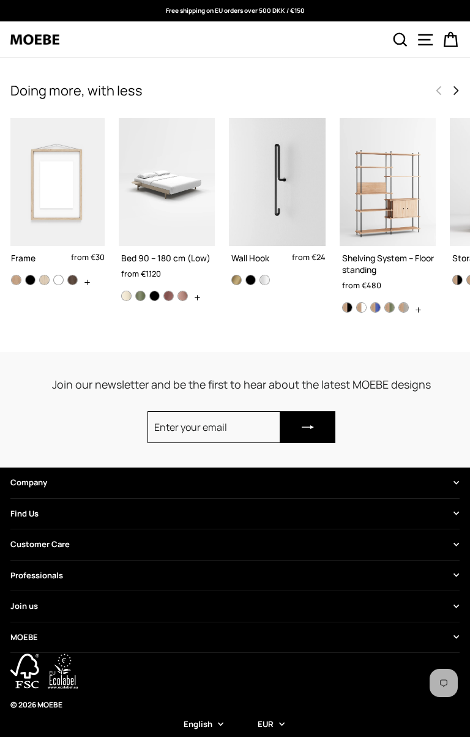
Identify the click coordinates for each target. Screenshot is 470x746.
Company (28, 482)
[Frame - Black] (30, 280)
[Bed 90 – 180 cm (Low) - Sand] (126, 295)
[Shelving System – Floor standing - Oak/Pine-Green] (389, 307)
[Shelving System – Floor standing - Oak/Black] (347, 307)
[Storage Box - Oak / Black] (457, 280)
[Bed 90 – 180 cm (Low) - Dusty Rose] (168, 295)
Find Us (24, 513)
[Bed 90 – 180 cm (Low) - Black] (154, 295)
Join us (24, 605)
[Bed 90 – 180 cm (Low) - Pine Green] (140, 295)
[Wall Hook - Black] (250, 280)
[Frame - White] (58, 280)
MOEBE (24, 637)
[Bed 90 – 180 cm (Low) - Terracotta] (182, 295)
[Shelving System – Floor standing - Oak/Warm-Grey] (403, 307)
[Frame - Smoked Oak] (72, 280)
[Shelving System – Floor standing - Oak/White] (361, 307)
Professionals (36, 575)
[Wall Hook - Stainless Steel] (264, 280)
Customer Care (40, 544)
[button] (456, 90)
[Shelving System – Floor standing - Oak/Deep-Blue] (375, 307)
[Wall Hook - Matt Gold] (236, 280)
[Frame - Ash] (44, 280)
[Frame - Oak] (16, 280)
